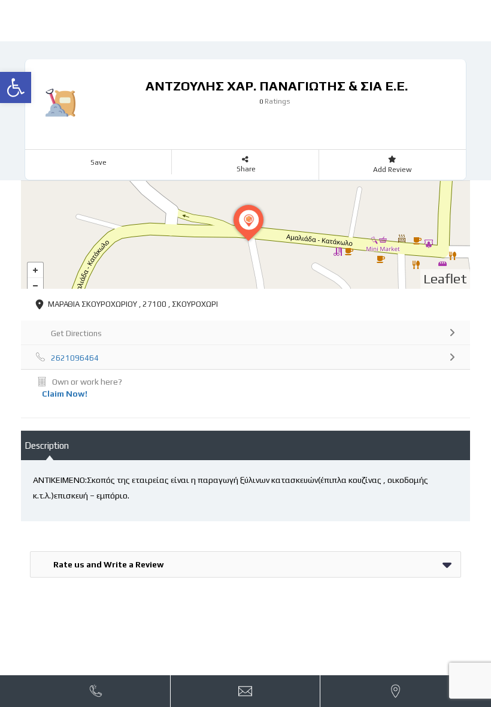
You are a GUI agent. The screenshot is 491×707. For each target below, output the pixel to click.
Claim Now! (64, 393)
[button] (15, 87)
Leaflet (445, 278)
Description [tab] (47, 445)
